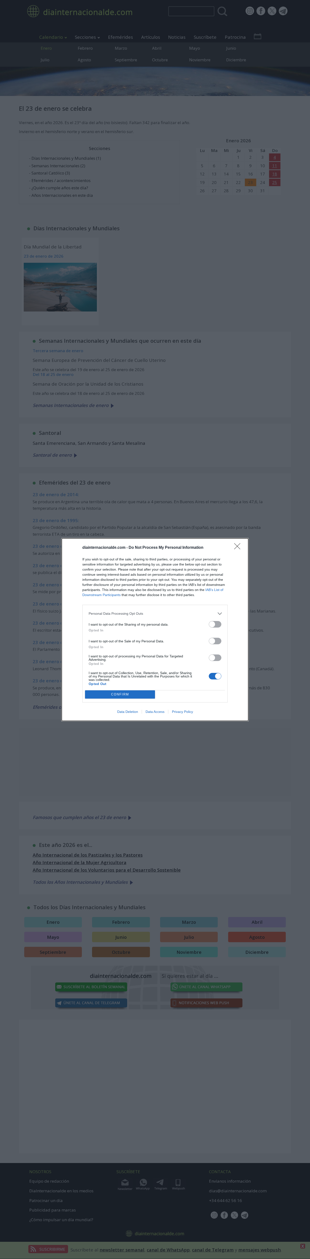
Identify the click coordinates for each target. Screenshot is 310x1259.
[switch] (215, 624)
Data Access (155, 712)
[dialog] (155, 629)
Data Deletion (127, 712)
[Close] (238, 547)
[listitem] (155, 613)
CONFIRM (120, 694)
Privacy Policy (182, 712)
